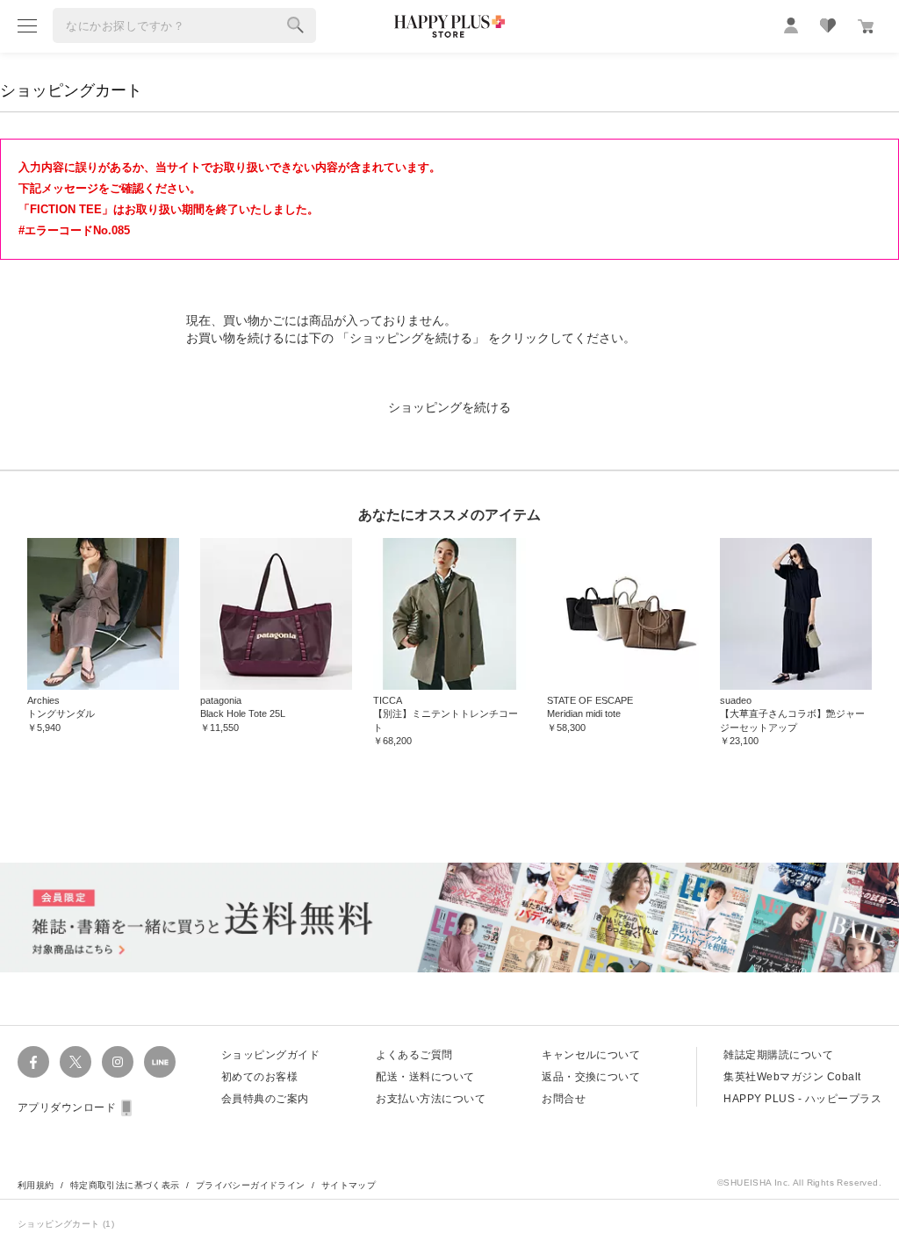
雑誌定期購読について (778, 1055)
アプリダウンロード (67, 1107)
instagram (117, 1062)
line (160, 1062)
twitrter (75, 1062)
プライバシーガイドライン (251, 1185)
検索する (296, 25)
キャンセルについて (591, 1055)
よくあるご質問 (414, 1055)
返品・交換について (591, 1077)
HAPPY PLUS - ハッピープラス (802, 1099)
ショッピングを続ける (449, 407)
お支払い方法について (430, 1099)
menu (27, 25)
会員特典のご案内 (265, 1099)
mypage (791, 25)
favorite (827, 25)
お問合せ (564, 1099)
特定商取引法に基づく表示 (125, 1185)
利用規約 (36, 1185)
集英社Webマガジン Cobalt (791, 1077)
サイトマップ (348, 1185)
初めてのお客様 (259, 1077)
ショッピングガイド (270, 1055)
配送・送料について (425, 1077)
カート (865, 26)
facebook (33, 1062)
